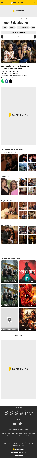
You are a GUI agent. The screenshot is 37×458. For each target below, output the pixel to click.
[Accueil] (17, 2)
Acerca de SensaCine (6, 442)
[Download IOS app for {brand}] (15, 423)
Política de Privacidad (9, 443)
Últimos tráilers (18, 335)
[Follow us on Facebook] (11, 413)
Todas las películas (10, 18)
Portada (3, 18)
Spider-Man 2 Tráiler (27, 305)
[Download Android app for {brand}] (21, 423)
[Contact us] (31, 413)
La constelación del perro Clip (9, 282)
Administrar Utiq (20, 443)
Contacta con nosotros (19, 442)
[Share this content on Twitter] (10, 81)
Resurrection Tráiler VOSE (27, 282)
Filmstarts (15, 433)
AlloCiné (4, 433)
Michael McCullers (22, 75)
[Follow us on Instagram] (21, 413)
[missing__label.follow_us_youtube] (6, 413)
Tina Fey (7, 75)
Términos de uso (30, 442)
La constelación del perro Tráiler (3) (9, 305)
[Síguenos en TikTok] (26, 413)
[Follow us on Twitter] (16, 413)
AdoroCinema (7, 436)
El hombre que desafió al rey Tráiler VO (9, 329)
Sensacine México (24, 436)
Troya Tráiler (27, 329)
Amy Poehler (13, 75)
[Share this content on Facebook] (6, 81)
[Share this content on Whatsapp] (2, 81)
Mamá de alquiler (19, 18)
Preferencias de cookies (18, 445)
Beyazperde (27, 433)
